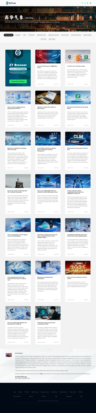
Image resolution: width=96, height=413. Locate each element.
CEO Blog (81, 392)
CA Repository (69, 396)
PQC (24, 35)
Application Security (53, 35)
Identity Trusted (87, 35)
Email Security (65, 35)
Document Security (76, 35)
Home (14, 392)
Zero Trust (43, 39)
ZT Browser (31, 35)
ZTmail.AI (20, 392)
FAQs (81, 396)
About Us (31, 396)
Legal (56, 396)
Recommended (8, 35)
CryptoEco (18, 35)
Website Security (41, 35)
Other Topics (52, 39)
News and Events (17, 396)
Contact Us (44, 396)
